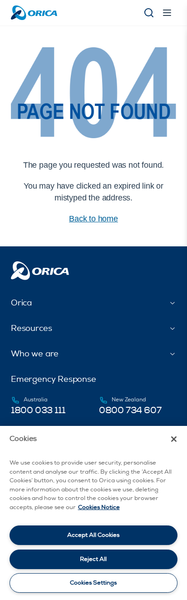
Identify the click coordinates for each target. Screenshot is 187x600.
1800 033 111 (38, 410)
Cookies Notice (99, 507)
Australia (36, 399)
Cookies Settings (93, 582)
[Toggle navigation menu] (167, 13)
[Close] (174, 439)
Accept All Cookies (93, 535)
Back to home (93, 218)
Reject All (93, 559)
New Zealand (129, 399)
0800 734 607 (130, 410)
